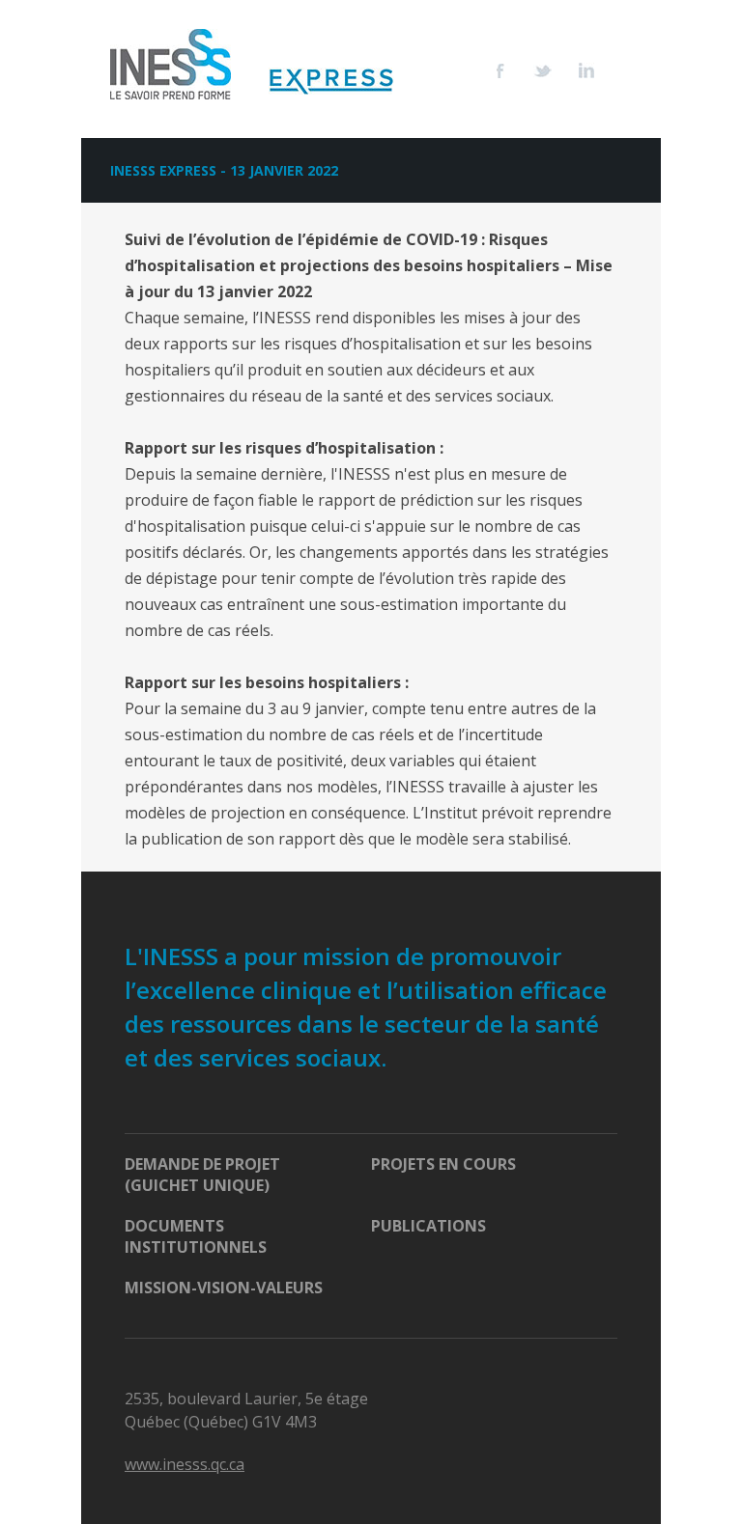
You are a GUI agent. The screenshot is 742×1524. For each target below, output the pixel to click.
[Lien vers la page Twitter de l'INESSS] (556, 71)
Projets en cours (443, 1164)
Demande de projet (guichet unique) (202, 1174)
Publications (428, 1225)
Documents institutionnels (196, 1236)
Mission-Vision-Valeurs (224, 1287)
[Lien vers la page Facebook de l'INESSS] (515, 71)
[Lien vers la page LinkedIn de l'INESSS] (600, 70)
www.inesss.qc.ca (184, 1464)
